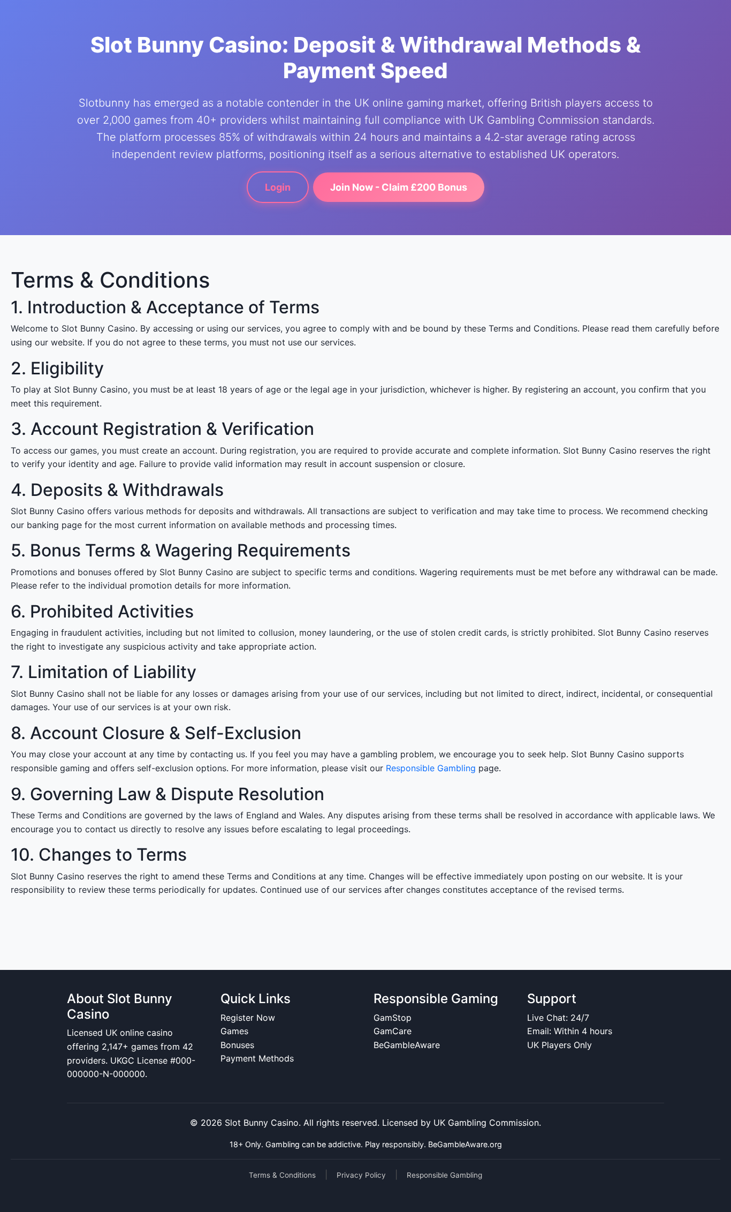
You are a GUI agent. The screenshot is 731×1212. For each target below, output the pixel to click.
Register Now (247, 1017)
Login (278, 187)
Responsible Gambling (431, 768)
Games (234, 1031)
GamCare (393, 1031)
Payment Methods (257, 1058)
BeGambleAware (407, 1045)
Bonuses (237, 1045)
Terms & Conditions (282, 1175)
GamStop (393, 1017)
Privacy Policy (361, 1175)
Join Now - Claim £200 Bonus (398, 187)
